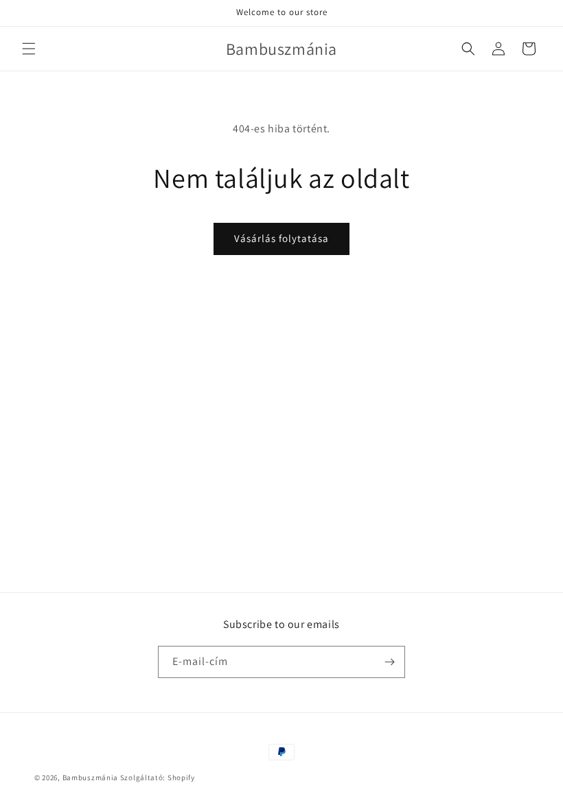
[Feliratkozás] (389, 662)
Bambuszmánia (91, 777)
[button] (29, 49)
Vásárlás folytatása (281, 238)
